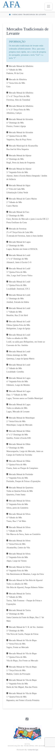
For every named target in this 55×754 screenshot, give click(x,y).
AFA (12, 4)
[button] (48, 6)
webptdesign (33, 749)
